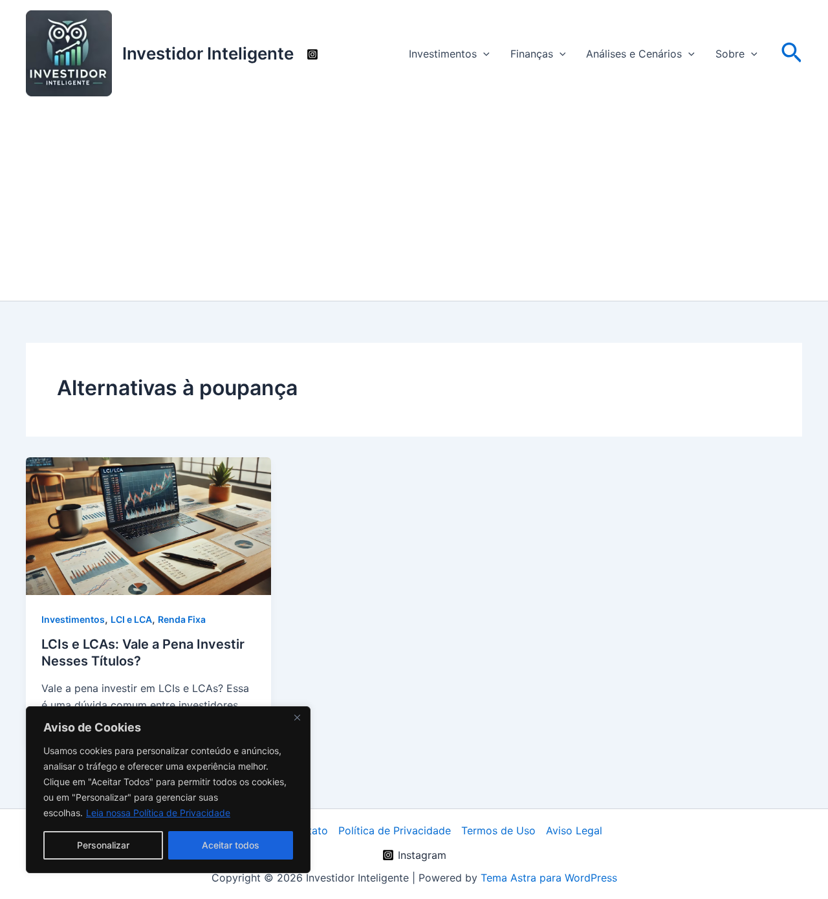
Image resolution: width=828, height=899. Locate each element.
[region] (168, 789)
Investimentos (443, 53)
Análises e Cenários (634, 53)
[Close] (297, 717)
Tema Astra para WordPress (549, 877)
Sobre (730, 53)
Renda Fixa (182, 619)
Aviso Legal (574, 830)
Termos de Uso (498, 830)
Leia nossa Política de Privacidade (158, 812)
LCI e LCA (131, 619)
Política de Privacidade (394, 830)
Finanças (531, 53)
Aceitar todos (230, 844)
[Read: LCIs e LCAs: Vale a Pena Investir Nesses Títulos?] (148, 525)
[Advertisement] (414, 203)
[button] (483, 54)
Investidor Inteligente (208, 53)
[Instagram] (312, 54)
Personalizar (103, 844)
